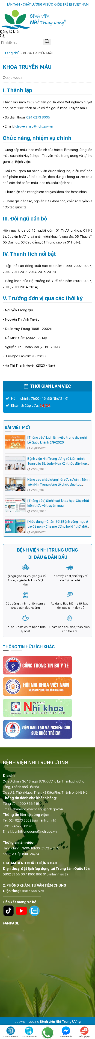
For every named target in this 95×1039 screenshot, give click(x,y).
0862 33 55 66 (14, 874)
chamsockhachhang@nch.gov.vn (37, 809)
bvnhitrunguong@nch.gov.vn (34, 831)
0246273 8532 (20, 820)
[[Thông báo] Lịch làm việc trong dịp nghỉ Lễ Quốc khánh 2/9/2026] (15, 442)
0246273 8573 (20, 826)
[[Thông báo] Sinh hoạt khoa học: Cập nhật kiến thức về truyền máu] (15, 505)
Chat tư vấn (66, 1036)
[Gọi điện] (47, 1032)
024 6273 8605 (38, 117)
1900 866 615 (28, 803)
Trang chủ (11, 53)
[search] (47, 42)
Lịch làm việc (10, 1036)
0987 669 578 (33, 891)
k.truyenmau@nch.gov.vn (34, 126)
